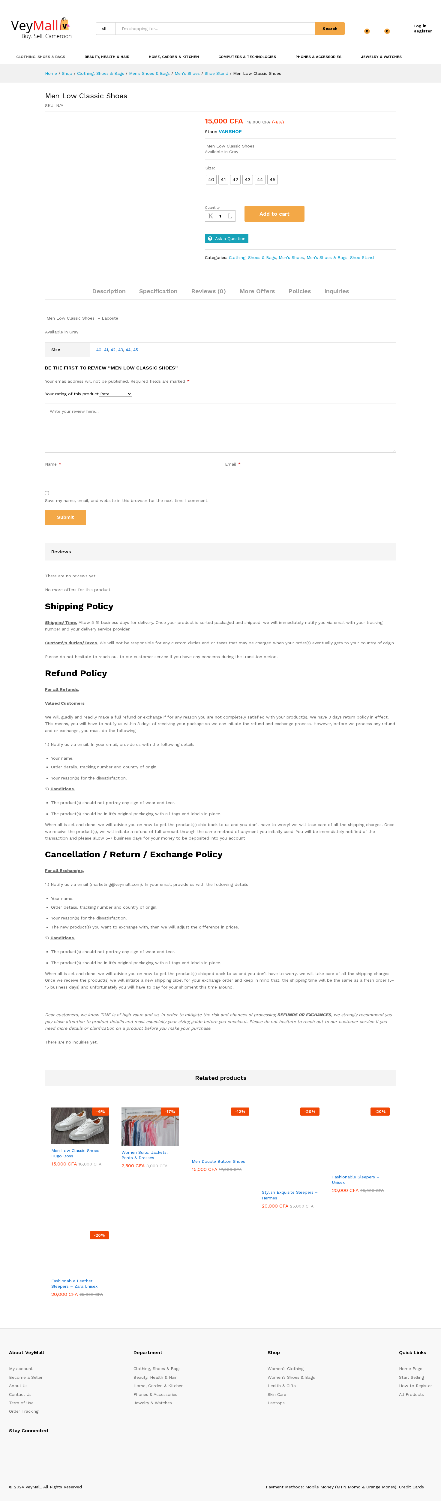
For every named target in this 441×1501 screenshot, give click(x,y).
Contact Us (20, 1394)
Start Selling (411, 1377)
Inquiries (336, 291)
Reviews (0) (208, 291)
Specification (158, 291)
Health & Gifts (282, 1385)
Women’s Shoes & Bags (291, 1377)
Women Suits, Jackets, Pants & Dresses (145, 1155)
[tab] (109, 293)
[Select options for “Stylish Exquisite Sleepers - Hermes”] (276, 1182)
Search (330, 28)
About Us (18, 1385)
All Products (411, 1394)
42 (113, 349)
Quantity (212, 207)
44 (128, 349)
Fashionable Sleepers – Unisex (355, 1179)
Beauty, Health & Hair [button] (107, 57)
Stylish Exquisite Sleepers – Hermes (290, 1195)
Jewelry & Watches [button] (381, 57)
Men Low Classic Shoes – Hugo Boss (77, 1153)
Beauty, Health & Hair (155, 1377)
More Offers (257, 291)
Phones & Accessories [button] (318, 57)
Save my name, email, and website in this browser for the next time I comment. (126, 500)
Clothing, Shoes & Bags (252, 257)
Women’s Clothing (286, 1368)
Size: (210, 168)
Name (53, 464)
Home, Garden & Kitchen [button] (174, 57)
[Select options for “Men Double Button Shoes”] (206, 1151)
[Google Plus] (29, 1445)
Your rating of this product (72, 393)
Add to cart (275, 214)
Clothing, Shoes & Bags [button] (40, 57)
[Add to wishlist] (315, 214)
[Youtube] (38, 1445)
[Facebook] (10, 1445)
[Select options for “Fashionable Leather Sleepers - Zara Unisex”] (65, 1271)
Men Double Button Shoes (218, 1161)
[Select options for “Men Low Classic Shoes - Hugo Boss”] (65, 1140)
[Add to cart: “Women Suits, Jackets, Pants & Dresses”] (135, 1142)
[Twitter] (20, 1445)
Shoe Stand (362, 257)
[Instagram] (47, 1445)
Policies (299, 291)
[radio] (211, 179)
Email (233, 464)
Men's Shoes (291, 257)
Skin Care (277, 1394)
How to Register (415, 1385)
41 (106, 349)
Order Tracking (23, 1411)
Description (109, 291)
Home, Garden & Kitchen (159, 1385)
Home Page (410, 1368)
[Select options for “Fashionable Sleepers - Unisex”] (346, 1167)
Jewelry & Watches (153, 1402)
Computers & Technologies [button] (247, 57)
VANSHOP (230, 131)
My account (21, 1368)
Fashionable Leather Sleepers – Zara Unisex (74, 1283)
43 (120, 349)
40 (98, 349)
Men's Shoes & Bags (327, 257)
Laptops (276, 1402)
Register (422, 31)
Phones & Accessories (155, 1394)
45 (135, 349)
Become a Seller (26, 1377)
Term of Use (21, 1402)
